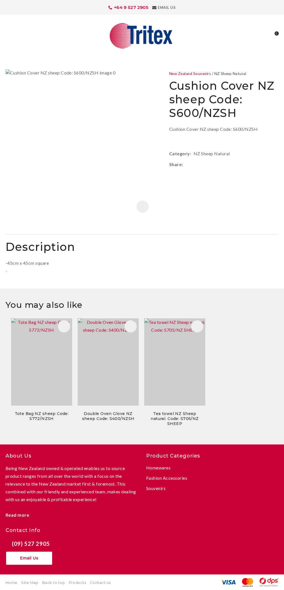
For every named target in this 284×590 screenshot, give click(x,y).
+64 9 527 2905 (131, 7)
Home (11, 582)
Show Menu (9, 35)
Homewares (158, 467)
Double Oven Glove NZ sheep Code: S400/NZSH (108, 416)
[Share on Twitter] (194, 164)
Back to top (53, 582)
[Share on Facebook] (186, 164)
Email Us (167, 7)
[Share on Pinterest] (210, 164)
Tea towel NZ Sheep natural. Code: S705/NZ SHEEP (175, 418)
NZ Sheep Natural (230, 73)
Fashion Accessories (166, 478)
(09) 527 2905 (31, 543)
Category (179, 153)
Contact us (100, 582)
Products (77, 582)
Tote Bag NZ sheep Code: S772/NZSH (42, 416)
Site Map (29, 582)
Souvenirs (156, 488)
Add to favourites (64, 326)
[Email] (202, 164)
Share (175, 164)
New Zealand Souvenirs (190, 73)
